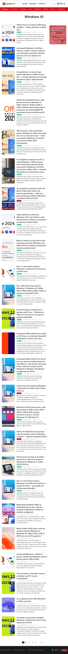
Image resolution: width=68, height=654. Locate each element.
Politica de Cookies (19, 650)
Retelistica (37, 9)
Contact (42, 4)
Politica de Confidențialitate (36, 650)
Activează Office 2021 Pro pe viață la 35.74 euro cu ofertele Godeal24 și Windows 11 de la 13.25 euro (31, 336)
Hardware (23, 9)
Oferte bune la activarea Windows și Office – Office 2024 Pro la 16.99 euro (31, 27)
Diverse (52, 9)
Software (46, 9)
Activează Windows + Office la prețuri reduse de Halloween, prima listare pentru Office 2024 (32, 556)
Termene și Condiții (5, 650)
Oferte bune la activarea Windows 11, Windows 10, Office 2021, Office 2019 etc (31, 388)
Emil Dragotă (27, 32)
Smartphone (15, 9)
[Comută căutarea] (54, 4)
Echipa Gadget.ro (28, 373)
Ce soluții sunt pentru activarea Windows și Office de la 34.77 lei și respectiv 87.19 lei (31, 620)
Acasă (25, 4)
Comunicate (61, 9)
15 (41, 642)
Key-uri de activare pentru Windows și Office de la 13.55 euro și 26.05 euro (31, 269)
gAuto (30, 9)
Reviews (32, 4)
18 (64, 42)
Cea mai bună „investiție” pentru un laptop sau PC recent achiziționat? (31, 576)
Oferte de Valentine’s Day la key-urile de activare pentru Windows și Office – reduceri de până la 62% (32, 434)
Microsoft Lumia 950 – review (57, 40)
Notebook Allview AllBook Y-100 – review (57, 30)
